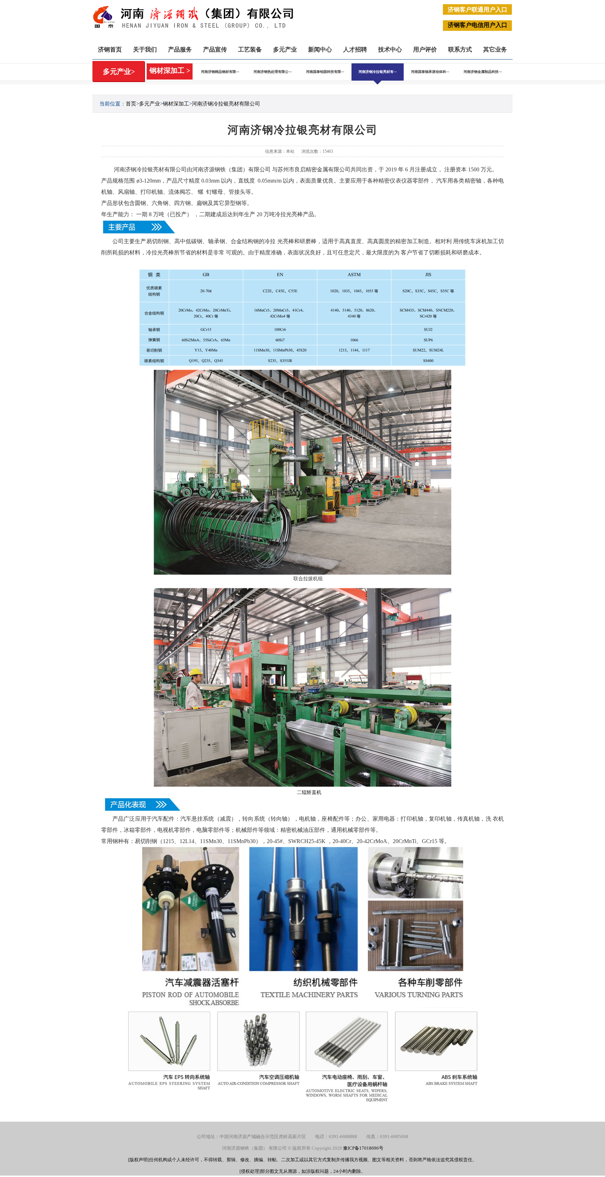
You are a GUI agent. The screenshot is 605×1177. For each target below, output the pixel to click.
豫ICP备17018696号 (363, 1148)
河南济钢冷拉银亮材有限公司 (226, 104)
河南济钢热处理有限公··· (272, 72)
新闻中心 (320, 49)
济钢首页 (110, 49)
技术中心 (390, 49)
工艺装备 (250, 49)
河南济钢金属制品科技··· (483, 72)
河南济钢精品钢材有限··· (220, 72)
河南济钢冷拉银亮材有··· (378, 72)
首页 (131, 104)
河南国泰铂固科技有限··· (325, 72)
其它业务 (495, 49)
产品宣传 (215, 49)
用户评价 (425, 49)
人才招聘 (355, 49)
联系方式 (460, 49)
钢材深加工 (176, 104)
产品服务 (180, 49)
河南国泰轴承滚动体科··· (430, 72)
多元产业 (285, 49)
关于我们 (145, 49)
